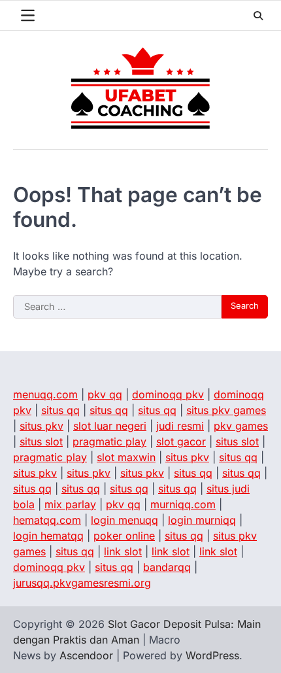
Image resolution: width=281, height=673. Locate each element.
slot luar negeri (109, 425)
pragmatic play (109, 441)
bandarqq (167, 567)
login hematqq (48, 535)
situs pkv (41, 425)
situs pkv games (226, 410)
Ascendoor (86, 655)
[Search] (258, 16)
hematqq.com (47, 519)
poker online (124, 535)
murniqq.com (183, 504)
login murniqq (202, 519)
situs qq (60, 410)
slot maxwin (126, 457)
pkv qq (105, 394)
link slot (123, 551)
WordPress (212, 655)
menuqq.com (45, 394)
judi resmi (180, 425)
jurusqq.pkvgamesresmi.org (82, 582)
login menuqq (124, 519)
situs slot (41, 441)
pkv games (241, 425)
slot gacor (181, 441)
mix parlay (70, 504)
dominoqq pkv (168, 394)
